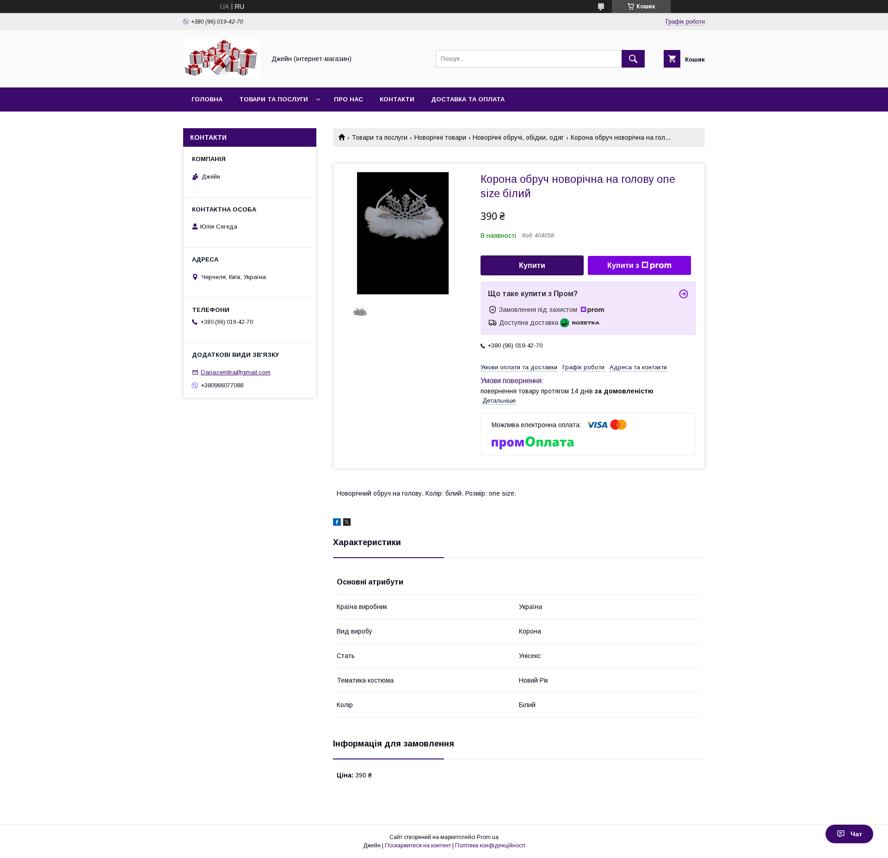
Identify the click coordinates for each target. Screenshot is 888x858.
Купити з (623, 265)
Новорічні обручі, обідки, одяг (518, 137)
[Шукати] (633, 59)
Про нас (348, 99)
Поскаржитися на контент (418, 845)
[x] (347, 523)
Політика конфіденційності (490, 845)
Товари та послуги (273, 99)
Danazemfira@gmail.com (236, 372)
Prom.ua (488, 837)
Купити (532, 265)
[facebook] (337, 523)
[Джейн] (221, 75)
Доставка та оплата (468, 99)
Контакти (397, 99)
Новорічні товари (440, 137)
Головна (206, 99)
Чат (856, 834)
